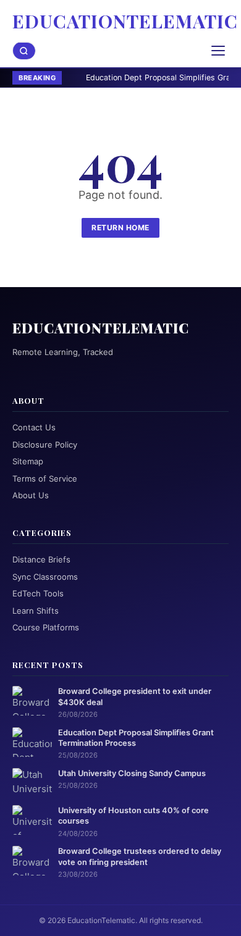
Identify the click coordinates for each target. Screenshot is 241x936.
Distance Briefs (41, 559)
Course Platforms (45, 627)
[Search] (24, 51)
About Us (30, 495)
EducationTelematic (125, 21)
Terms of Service (44, 478)
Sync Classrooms (45, 577)
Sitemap (27, 461)
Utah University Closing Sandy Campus (132, 773)
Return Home (120, 227)
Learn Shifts (35, 611)
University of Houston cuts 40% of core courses (133, 815)
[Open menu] (218, 50)
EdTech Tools (38, 593)
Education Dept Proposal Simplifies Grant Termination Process (136, 738)
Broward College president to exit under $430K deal (134, 696)
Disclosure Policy (44, 444)
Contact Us (34, 427)
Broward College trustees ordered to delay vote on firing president (139, 856)
